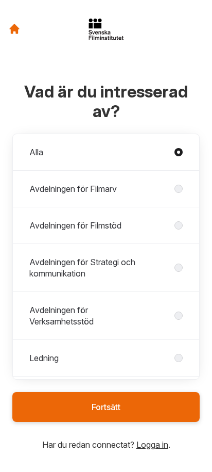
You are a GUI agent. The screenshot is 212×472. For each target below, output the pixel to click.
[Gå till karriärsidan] (14, 29)
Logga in (152, 445)
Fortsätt (106, 407)
